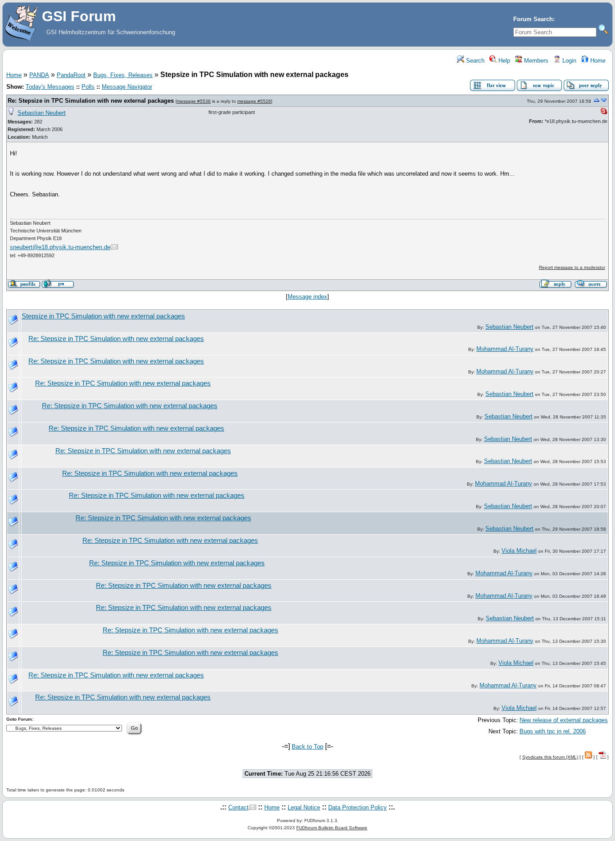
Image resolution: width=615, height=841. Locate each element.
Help (503, 60)
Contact (238, 807)
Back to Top (307, 746)
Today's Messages (50, 86)
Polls (88, 86)
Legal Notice (304, 807)
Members (535, 60)
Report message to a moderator (572, 267)
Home (597, 60)
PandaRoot (71, 75)
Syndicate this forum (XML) (550, 757)
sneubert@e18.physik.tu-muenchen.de (60, 247)
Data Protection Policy (357, 807)
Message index (307, 296)
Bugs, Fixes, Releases (123, 75)
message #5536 (194, 101)
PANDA (39, 75)
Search (474, 60)
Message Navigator (127, 86)
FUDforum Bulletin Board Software (331, 827)
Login (568, 60)
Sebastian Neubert (42, 112)
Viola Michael (519, 550)
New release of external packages (564, 720)
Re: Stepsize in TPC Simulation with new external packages (91, 100)
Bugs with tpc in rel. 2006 (553, 731)
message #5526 (254, 101)
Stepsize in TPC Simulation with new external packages (103, 316)
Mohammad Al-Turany (505, 348)
